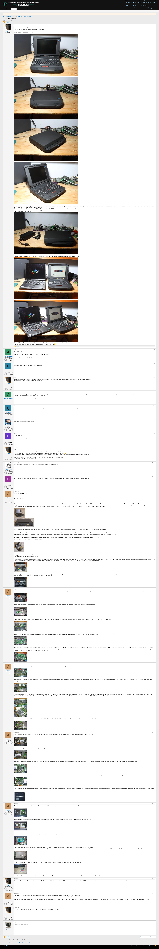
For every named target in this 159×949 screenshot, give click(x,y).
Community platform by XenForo (79, 947)
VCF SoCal (127, 4)
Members (27, 8)
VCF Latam (127, 7)
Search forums (10, 11)
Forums (14, 8)
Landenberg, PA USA (9, 934)
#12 (154, 491)
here (23, 13)
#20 (154, 922)
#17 (154, 878)
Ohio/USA (11, 374)
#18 (154, 893)
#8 (154, 433)
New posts (5, 11)
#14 (154, 664)
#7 (154, 419)
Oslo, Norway (10, 430)
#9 (154, 447)
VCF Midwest (127, 0)
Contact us (133, 945)
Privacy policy (145, 945)
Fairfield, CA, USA (10, 488)
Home (153, 945)
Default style (6, 945)
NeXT (5, 20)
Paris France (11, 502)
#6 (154, 405)
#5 (154, 392)
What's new (19, 8)
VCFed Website (7, 8)
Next (8, 22)
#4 (154, 377)
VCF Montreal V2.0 (128, 2)
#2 (154, 349)
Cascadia (11, 360)
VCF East (126, 5)
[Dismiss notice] (154, 14)
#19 (154, 907)
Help (150, 945)
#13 (154, 589)
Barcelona (11, 444)
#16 (154, 803)
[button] (23, 9)
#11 (154, 476)
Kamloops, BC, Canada (9, 36)
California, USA (10, 473)
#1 (154, 24)
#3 (154, 363)
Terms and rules (139, 945)
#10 (154, 462)
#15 (154, 732)
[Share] (153, 25)
